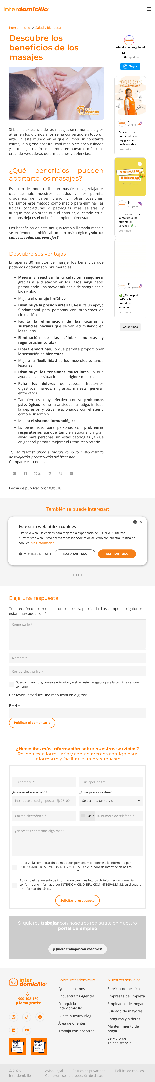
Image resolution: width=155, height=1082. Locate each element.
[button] (149, 9)
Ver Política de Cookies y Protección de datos (83, 889)
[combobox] (87, 816)
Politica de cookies (129, 1070)
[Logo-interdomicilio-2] (28, 982)
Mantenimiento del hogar (124, 1028)
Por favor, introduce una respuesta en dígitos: (48, 694)
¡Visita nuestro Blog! (75, 1015)
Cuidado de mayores (125, 1011)
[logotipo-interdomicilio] (27, 9)
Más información (42, 543)
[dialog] (77, 540)
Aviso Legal (54, 1070)
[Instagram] (13, 1017)
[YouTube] (26, 1030)
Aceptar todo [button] (117, 554)
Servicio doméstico (124, 988)
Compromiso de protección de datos (74, 1075)
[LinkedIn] (13, 1030)
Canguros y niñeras (124, 1018)
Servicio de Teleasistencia (120, 1040)
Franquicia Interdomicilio (70, 1006)
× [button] (140, 521)
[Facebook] (39, 1017)
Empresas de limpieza (126, 996)
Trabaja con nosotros (76, 1030)
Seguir (133, 66)
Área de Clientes (72, 1023)
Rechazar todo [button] (75, 554)
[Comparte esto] (25, 473)
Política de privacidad (88, 1070)
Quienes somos (71, 988)
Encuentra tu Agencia (76, 996)
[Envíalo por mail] (14, 473)
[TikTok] (26, 1017)
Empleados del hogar (126, 1003)
